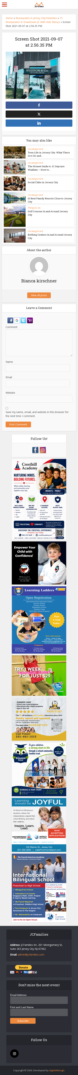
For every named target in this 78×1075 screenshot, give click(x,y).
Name (9, 361)
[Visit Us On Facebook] (35, 449)
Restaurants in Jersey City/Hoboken (36, 18)
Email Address (18, 995)
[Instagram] (14, 1053)
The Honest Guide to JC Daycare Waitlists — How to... (46, 168)
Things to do (34, 207)
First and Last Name (22, 1007)
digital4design (56, 1070)
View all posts (39, 295)
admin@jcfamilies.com (31, 954)
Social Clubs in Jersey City (43, 182)
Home (9, 18)
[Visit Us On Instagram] (42, 449)
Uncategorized (35, 149)
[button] (10, 320)
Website (10, 392)
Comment (11, 327)
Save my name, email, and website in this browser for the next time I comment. (37, 414)
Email (9, 377)
